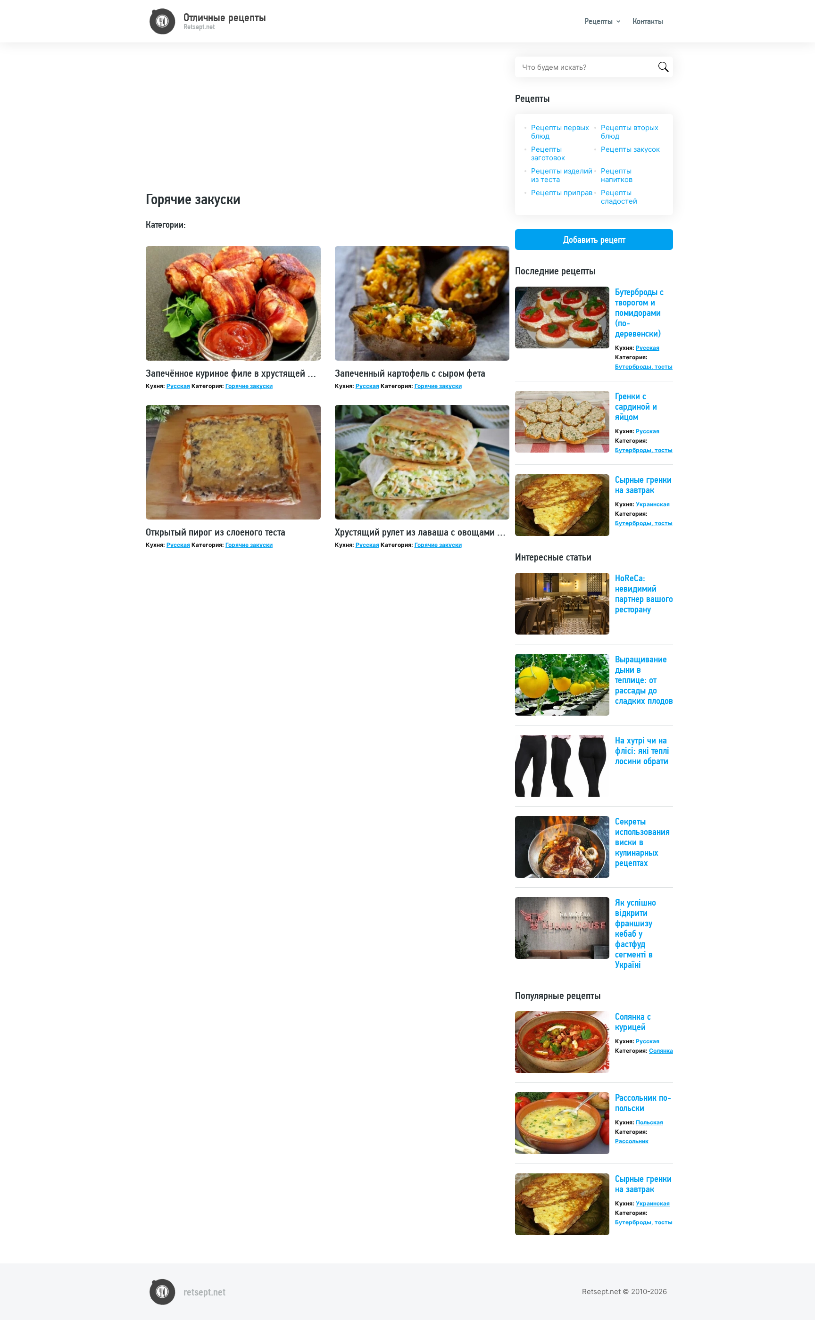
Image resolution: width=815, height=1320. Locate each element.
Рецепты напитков (616, 175)
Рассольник (632, 1141)
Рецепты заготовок (548, 153)
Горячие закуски (249, 385)
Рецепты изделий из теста (561, 175)
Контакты (647, 21)
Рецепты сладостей (619, 197)
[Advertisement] (327, 123)
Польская (649, 1122)
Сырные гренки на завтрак (643, 484)
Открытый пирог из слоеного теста (215, 532)
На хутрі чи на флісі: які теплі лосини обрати (642, 750)
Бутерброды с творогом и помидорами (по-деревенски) (639, 312)
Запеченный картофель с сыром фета (410, 373)
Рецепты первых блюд (560, 131)
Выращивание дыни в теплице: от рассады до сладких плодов (644, 679)
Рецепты (598, 21)
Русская (178, 385)
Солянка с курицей (633, 1021)
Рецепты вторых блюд (629, 131)
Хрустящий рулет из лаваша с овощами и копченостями (448, 532)
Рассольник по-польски (643, 1103)
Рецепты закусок (630, 149)
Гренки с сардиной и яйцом (636, 406)
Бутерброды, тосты (644, 366)
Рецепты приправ (561, 192)
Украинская (653, 504)
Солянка (661, 1050)
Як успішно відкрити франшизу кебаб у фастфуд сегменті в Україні (635, 933)
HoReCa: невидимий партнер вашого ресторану (644, 593)
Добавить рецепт (594, 239)
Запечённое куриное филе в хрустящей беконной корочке (263, 373)
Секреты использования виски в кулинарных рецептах (642, 842)
